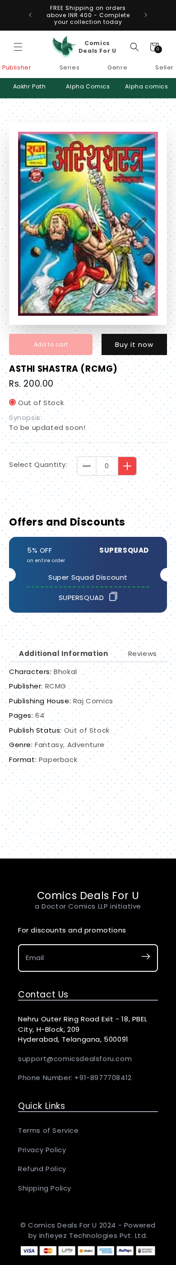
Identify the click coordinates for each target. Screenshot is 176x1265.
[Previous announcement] (30, 15)
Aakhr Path (29, 86)
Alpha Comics (88, 86)
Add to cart (51, 344)
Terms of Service (48, 1130)
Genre (117, 67)
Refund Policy (42, 1168)
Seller (164, 67)
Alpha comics (146, 86)
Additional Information (63, 653)
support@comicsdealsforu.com (75, 1058)
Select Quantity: (38, 464)
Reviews (142, 653)
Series (70, 67)
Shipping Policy (44, 1188)
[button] (18, 47)
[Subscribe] (145, 958)
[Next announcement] (146, 15)
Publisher (16, 67)
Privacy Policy (42, 1149)
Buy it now (134, 344)
